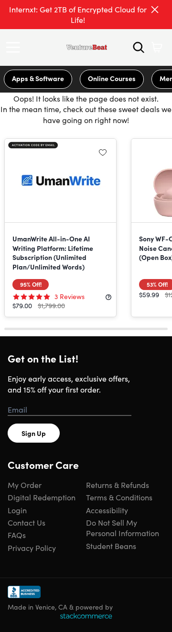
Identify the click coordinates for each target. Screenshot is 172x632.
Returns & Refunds (117, 484)
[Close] (154, 9)
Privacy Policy (32, 547)
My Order (25, 484)
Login (17, 510)
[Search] (138, 47)
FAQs (17, 534)
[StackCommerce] (86, 616)
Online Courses (112, 78)
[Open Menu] (15, 47)
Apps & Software (38, 78)
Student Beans (111, 545)
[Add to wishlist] (102, 152)
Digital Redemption (41, 497)
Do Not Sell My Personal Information (122, 527)
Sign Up (34, 433)
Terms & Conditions (119, 497)
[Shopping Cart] (156, 47)
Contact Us (26, 522)
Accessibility (107, 510)
